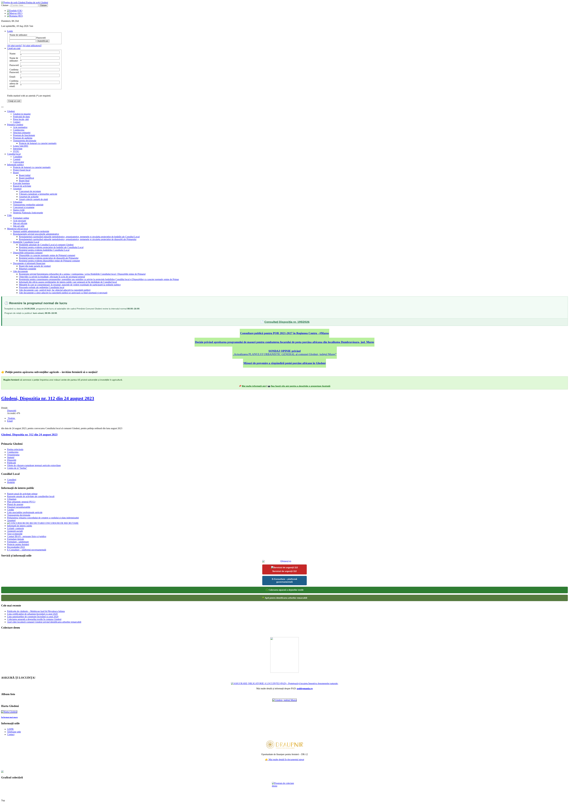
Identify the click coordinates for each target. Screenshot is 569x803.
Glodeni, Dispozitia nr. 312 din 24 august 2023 (47, 398)
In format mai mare (9, 717)
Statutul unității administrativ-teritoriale (31, 231)
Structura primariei (21, 132)
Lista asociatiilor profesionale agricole (24, 512)
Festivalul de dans (21, 116)
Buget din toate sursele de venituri (35, 266)
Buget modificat (26, 178)
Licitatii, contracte (15, 528)
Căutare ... (6, 5)
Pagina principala (15, 449)
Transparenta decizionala (24, 140)
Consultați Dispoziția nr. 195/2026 (287, 321)
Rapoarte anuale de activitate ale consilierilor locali (30, 496)
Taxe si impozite (14, 533)
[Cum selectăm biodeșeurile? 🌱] (284, 672)
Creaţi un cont (14, 101)
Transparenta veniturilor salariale (28, 204)
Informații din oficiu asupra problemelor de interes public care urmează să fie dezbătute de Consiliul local (68, 282)
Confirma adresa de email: (13, 83)
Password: (14, 65)
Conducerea (18, 130)
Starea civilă (18, 210)
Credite (10, 509)
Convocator (18, 162)
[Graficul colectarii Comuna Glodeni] (284, 683)
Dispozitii (11, 460)
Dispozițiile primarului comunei (28, 252)
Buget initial (24, 175)
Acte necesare (19, 220)
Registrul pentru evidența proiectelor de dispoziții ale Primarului (48, 258)
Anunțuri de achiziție (29, 196)
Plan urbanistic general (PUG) (21, 501)
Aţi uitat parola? (14, 45)
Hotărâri (11, 482)
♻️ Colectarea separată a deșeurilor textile (284, 590)
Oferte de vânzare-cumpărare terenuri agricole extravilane (34, 465)
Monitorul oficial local (17, 228)
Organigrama (13, 454)
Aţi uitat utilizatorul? (32, 45)
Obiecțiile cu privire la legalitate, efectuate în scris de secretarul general (52, 276)
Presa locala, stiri (21, 119)
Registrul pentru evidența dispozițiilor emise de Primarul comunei (49, 260)
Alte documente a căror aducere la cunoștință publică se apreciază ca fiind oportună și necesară (63, 292)
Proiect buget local (21, 170)
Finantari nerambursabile (18, 507)
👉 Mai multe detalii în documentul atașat (284, 759)
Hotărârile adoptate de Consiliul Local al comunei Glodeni (46, 244)
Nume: (12, 53)
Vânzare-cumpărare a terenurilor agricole (38, 194)
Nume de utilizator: (13, 59)
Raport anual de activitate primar (22, 493)
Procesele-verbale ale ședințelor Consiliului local (41, 287)
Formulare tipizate (15, 539)
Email (10, 421)
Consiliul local (14, 154)
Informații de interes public (19, 525)
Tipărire (11, 418)
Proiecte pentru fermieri (18, 544)
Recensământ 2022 (16, 547)
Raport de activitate (22, 186)
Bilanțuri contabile (27, 268)
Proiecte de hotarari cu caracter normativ (38, 143)
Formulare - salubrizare (18, 541)
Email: (12, 76)
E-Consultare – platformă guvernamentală (26, 549)
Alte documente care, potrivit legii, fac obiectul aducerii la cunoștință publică (54, 290)
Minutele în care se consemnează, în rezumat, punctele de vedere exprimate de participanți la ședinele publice (70, 284)
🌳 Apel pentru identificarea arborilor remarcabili (284, 598)
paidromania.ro (305, 688)
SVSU (16, 151)
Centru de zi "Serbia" (17, 468)
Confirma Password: (14, 71)
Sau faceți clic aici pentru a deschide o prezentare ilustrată (300, 386)
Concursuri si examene (23, 207)
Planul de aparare (15, 504)
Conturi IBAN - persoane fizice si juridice (26, 536)
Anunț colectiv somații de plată (33, 199)
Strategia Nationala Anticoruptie (28, 212)
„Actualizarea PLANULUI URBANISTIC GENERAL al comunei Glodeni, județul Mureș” (284, 352)
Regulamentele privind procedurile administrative (36, 234)
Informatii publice (15, 164)
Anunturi (17, 188)
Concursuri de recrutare (30, 191)
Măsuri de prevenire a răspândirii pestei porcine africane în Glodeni (284, 363)
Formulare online (21, 218)
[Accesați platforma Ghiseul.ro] (284, 561)
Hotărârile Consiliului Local (26, 242)
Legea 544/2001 (20, 146)
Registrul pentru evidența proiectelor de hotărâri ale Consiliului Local (51, 247)
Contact (16, 122)
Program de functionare (24, 135)
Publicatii (11, 462)
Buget (16, 172)
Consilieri (17, 156)
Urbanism (17, 202)
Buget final (24, 180)
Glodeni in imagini (22, 114)
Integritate (17, 148)
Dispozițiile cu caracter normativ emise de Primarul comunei (47, 255)
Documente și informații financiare (29, 263)
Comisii (16, 159)
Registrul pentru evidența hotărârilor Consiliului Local (44, 250)
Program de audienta (22, 138)
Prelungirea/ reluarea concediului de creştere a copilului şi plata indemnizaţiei (43, 517)
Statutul (10, 457)
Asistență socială (15, 531)
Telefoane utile (14, 732)
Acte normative (20, 127)
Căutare (43, 5)
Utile (9, 215)
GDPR (10, 729)
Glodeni (11, 111)
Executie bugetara (21, 183)
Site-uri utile (18, 226)
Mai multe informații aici (254, 386)
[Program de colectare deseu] (284, 789)
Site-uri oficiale (20, 223)
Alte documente (20, 271)
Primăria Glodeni (15, 124)
